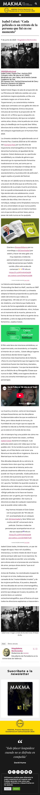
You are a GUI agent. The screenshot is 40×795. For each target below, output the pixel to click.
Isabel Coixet (6, 441)
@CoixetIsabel (24, 251)
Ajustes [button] (7, 789)
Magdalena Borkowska (27, 40)
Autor (3, 644)
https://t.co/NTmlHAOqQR (20, 272)
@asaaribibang (21, 247)
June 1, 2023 (26, 280)
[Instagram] (36, 649)
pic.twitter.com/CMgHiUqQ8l (20, 276)
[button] (36, 4)
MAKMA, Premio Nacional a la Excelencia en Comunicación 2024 (22, 10)
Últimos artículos (13, 644)
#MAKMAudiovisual (8, 71)
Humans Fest (9, 145)
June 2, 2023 (26, 542)
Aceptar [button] (16, 789)
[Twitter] (34, 649)
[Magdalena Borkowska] (6, 652)
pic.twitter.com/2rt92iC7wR (20, 538)
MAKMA (26, 653)
